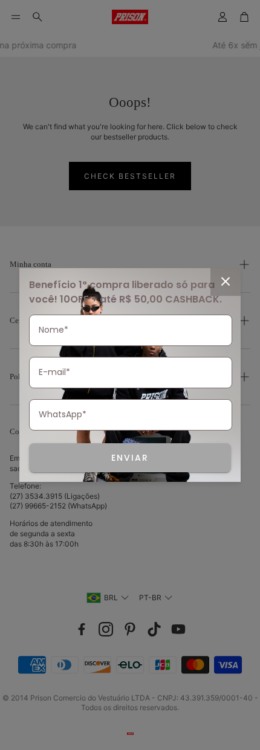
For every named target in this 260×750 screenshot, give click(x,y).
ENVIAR (130, 458)
